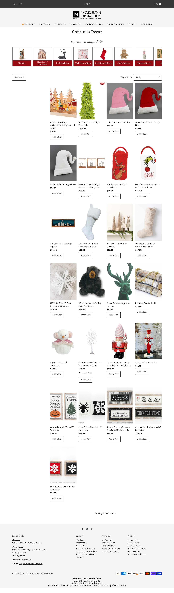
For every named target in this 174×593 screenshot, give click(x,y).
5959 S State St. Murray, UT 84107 (26, 543)
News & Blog (81, 545)
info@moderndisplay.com (30, 563)
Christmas (44, 24)
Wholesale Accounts (111, 548)
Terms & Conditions (136, 554)
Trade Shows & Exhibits (86, 551)
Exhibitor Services (79, 583)
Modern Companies (85, 548)
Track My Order (108, 545)
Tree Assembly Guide (137, 548)
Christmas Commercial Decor (84, 585)
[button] (98, 41)
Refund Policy (133, 543)
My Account (107, 540)
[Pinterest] (89, 4)
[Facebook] (84, 4)
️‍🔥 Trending (27, 24)
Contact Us (81, 543)
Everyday (74, 24)
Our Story (80, 540)
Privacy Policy (133, 540)
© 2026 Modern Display (22, 573)
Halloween (59, 24)
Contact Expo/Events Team (113, 585)
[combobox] (36, 3)
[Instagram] (87, 4)
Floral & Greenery (93, 24)
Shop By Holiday (115, 24)
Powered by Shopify (44, 573)
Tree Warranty (133, 551)
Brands (131, 24)
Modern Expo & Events (86, 554)
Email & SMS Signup (110, 551)
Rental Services (96, 583)
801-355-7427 (25, 559)
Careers (80, 557)
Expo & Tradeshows (83, 581)
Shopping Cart (108, 543)
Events (97, 581)
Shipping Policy (134, 545)
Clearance (145, 24)
